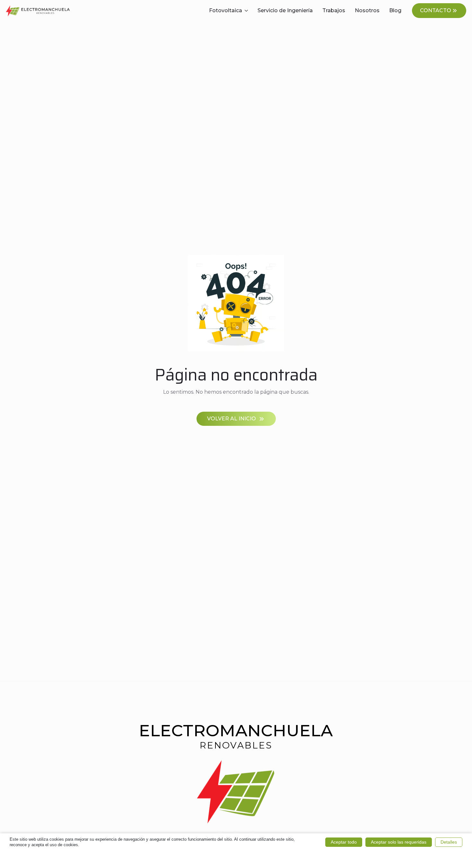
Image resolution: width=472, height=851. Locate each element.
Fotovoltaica (225, 10)
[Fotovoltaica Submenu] (247, 10)
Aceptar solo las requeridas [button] (398, 842)
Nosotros (367, 10)
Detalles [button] (449, 842)
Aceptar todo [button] (344, 842)
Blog (395, 10)
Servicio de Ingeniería (285, 10)
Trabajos (333, 10)
